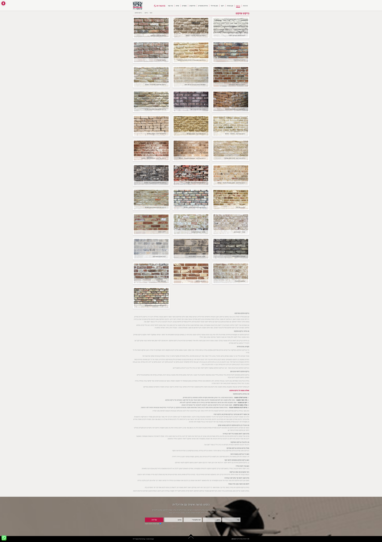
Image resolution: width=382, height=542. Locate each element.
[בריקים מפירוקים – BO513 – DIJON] (230, 126)
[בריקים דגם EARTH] (230, 52)
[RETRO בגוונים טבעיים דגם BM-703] (191, 77)
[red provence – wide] (191, 224)
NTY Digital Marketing (139, 539)
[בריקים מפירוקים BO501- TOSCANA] (191, 199)
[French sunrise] (230, 273)
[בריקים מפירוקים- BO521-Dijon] (151, 126)
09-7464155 (160, 6)
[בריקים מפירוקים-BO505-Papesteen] (151, 175)
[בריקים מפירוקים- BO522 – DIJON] (191, 27)
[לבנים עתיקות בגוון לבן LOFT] (230, 27)
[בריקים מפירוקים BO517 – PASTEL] (151, 77)
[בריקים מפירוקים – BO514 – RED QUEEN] (151, 150)
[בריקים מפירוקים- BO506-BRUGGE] (230, 150)
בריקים (146, 13)
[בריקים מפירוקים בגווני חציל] (191, 101)
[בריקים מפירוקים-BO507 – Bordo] (191, 175)
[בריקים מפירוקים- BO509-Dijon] (191, 126)
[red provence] (230, 199)
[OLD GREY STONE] (230, 249)
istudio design (150, 539)
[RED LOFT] (151, 224)
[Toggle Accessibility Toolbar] (3, 3)
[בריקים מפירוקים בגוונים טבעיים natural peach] (191, 52)
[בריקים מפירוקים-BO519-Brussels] (230, 101)
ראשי (151, 13)
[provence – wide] (230, 224)
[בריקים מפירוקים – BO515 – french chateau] (191, 150)
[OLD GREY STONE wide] (191, 249)
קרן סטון (234, 539)
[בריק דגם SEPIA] (191, 273)
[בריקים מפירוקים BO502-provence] (151, 199)
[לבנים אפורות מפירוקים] (151, 249)
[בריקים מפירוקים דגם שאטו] (151, 27)
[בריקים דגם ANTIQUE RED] (230, 77)
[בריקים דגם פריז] (151, 52)
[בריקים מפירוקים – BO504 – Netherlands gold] (230, 175)
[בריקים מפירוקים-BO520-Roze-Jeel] (151, 298)
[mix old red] (151, 273)
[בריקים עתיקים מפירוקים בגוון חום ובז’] (151, 101)
